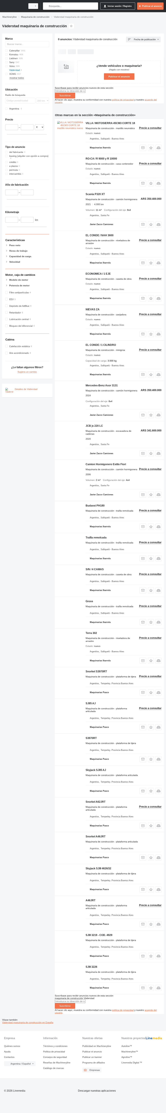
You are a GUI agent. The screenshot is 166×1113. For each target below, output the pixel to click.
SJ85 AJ (91, 703)
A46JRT (90, 900)
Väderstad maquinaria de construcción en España (27, 1022)
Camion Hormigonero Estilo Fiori (106, 464)
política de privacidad (123, 99)
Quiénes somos (12, 1046)
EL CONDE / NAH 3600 (99, 235)
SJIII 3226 (91, 966)
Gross (89, 601)
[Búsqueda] (46, 6)
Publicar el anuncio (119, 76)
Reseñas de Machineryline (56, 1062)
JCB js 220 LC (94, 425)
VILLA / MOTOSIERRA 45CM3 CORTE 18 (110, 123)
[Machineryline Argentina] (13, 6)
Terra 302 (91, 633)
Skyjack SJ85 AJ (96, 770)
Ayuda (7, 1051)
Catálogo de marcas (53, 1068)
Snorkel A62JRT (96, 801)
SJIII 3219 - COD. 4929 (99, 935)
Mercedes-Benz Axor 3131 (102, 385)
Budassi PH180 (95, 505)
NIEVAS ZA (93, 309)
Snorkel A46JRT (96, 836)
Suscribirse (65, 95)
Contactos (9, 1057)
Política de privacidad (54, 1051)
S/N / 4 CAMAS (95, 569)
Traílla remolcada (96, 537)
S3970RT (91, 738)
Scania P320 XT (95, 194)
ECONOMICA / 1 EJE (98, 273)
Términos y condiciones (55, 1046)
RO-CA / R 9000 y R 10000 (101, 158)
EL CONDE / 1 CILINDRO (101, 345)
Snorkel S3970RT (96, 671)
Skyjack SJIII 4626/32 (98, 868)
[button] (151, 148)
